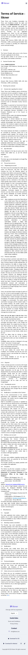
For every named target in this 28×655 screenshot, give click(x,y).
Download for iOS (14, 638)
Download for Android (11, 643)
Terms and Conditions (14, 621)
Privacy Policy (14, 623)
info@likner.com (15, 631)
